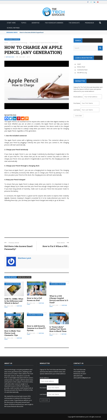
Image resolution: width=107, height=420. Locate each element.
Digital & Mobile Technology (12, 39)
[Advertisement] (36, 218)
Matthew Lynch (10, 57)
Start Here (11, 23)
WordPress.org (82, 73)
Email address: (78, 97)
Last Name (77, 110)
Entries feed (81, 67)
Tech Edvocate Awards (54, 23)
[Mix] (27, 118)
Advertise (35, 23)
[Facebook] (6, 118)
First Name (77, 103)
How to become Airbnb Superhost (32, 32)
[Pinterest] (18, 118)
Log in (79, 64)
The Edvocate (74, 23)
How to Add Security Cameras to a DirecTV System (36, 328)
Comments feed (82, 70)
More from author (24, 277)
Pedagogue (89, 23)
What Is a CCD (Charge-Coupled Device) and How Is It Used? (58, 299)
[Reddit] (23, 118)
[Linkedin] (14, 118)
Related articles (10, 277)
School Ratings (13, 28)
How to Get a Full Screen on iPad (34, 299)
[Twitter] (10, 118)
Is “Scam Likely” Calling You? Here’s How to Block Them (57, 329)
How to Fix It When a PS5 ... (56, 246)
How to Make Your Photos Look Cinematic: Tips (12, 333)
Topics (23, 23)
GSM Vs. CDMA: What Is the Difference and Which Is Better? (13, 301)
